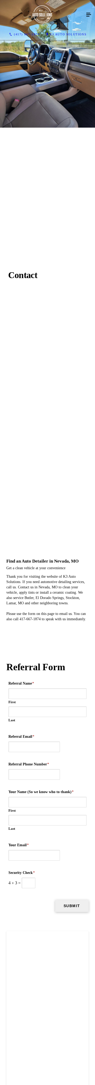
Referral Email (21, 954)
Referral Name (21, 900)
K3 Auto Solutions (68, 34)
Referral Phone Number (28, 981)
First (12, 919)
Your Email (18, 1062)
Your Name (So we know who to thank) (41, 1009)
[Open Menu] (88, 15)
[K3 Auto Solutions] (42, 15)
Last (11, 937)
